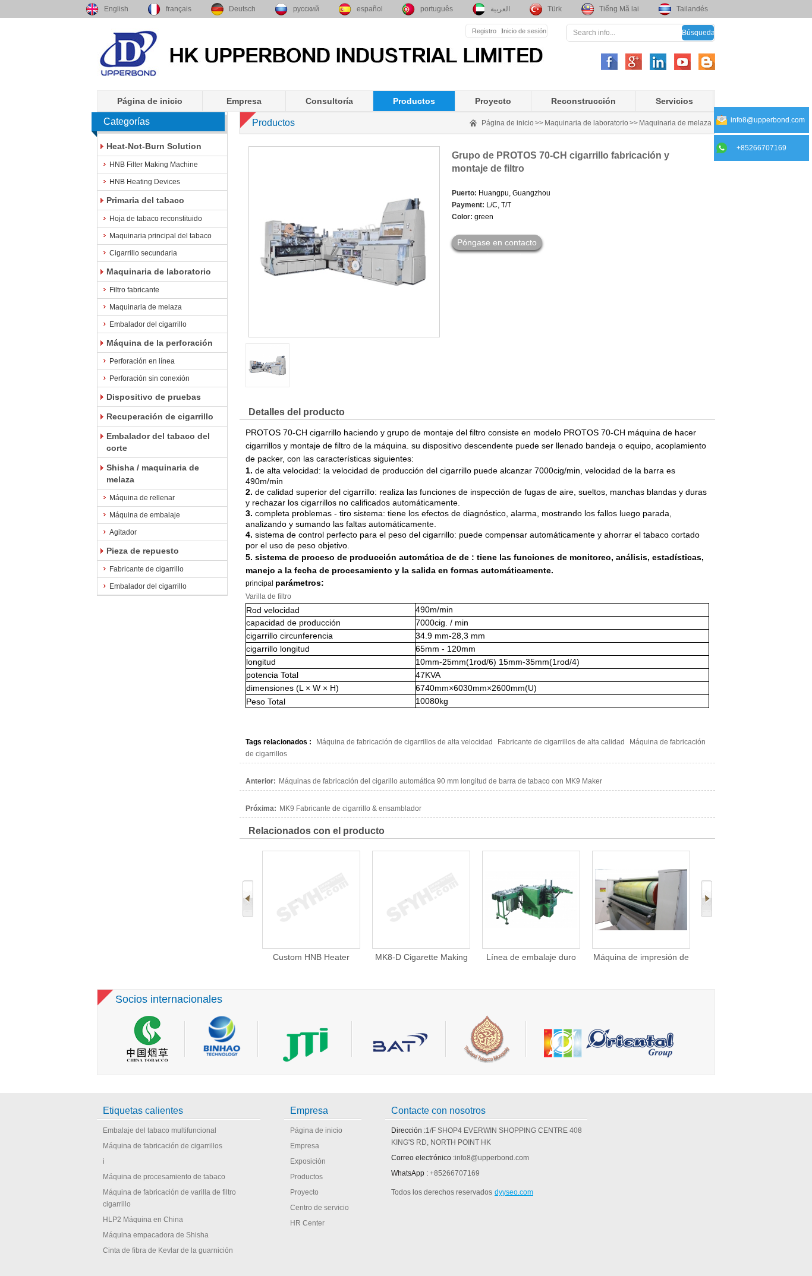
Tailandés (692, 9)
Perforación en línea (142, 361)
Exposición (308, 1161)
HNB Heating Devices (144, 182)
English (116, 9)
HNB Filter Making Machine (153, 164)
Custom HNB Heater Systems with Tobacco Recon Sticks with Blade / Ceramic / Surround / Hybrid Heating (311, 957)
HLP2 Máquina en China (143, 1219)
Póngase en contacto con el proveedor (497, 244)
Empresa (244, 101)
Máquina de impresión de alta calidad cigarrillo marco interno (641, 957)
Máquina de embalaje (144, 515)
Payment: (468, 205)
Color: (462, 217)
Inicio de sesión (524, 30)
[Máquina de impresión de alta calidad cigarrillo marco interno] (641, 900)
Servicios (674, 101)
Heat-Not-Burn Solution (154, 146)
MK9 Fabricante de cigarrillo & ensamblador (350, 808)
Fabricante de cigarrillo (146, 569)
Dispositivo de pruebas (153, 397)
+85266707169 (455, 1173)
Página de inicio (149, 101)
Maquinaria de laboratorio (158, 271)
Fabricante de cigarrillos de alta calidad (561, 742)
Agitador (123, 532)
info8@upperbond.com (492, 1158)
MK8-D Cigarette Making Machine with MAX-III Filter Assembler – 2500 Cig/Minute (421, 957)
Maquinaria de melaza (145, 307)
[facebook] (609, 61)
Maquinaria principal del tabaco (160, 236)
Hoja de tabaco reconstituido (155, 218)
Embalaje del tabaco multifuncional (159, 1130)
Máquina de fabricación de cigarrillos (162, 1146)
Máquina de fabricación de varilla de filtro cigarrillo (169, 1198)
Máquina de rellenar (142, 498)
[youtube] (682, 61)
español (370, 9)
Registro (484, 30)
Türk (554, 9)
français (178, 9)
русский (306, 9)
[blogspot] (706, 61)
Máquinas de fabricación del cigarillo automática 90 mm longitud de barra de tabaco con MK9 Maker (440, 781)
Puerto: (464, 193)
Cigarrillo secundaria (143, 253)
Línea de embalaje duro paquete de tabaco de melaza (531, 957)
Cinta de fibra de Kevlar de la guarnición (168, 1250)
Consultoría (329, 101)
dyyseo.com (514, 1192)
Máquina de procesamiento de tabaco (164, 1177)
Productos (414, 101)
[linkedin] (658, 61)
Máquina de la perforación (159, 343)
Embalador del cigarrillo (148, 324)
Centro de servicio (319, 1208)
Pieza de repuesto (142, 550)
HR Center (307, 1223)
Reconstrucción (583, 101)
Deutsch (242, 9)
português (436, 9)
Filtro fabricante (134, 290)
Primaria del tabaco (145, 200)
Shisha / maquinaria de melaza (152, 473)
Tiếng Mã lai (619, 9)
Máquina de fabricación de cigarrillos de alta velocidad (404, 742)
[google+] (633, 61)
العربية (500, 9)
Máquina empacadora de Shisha (156, 1235)
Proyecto (493, 101)
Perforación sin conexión (149, 378)
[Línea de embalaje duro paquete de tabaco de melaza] (531, 900)
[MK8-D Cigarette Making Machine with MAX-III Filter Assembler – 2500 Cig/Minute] (421, 900)
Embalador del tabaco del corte (158, 442)
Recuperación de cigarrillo (159, 416)
